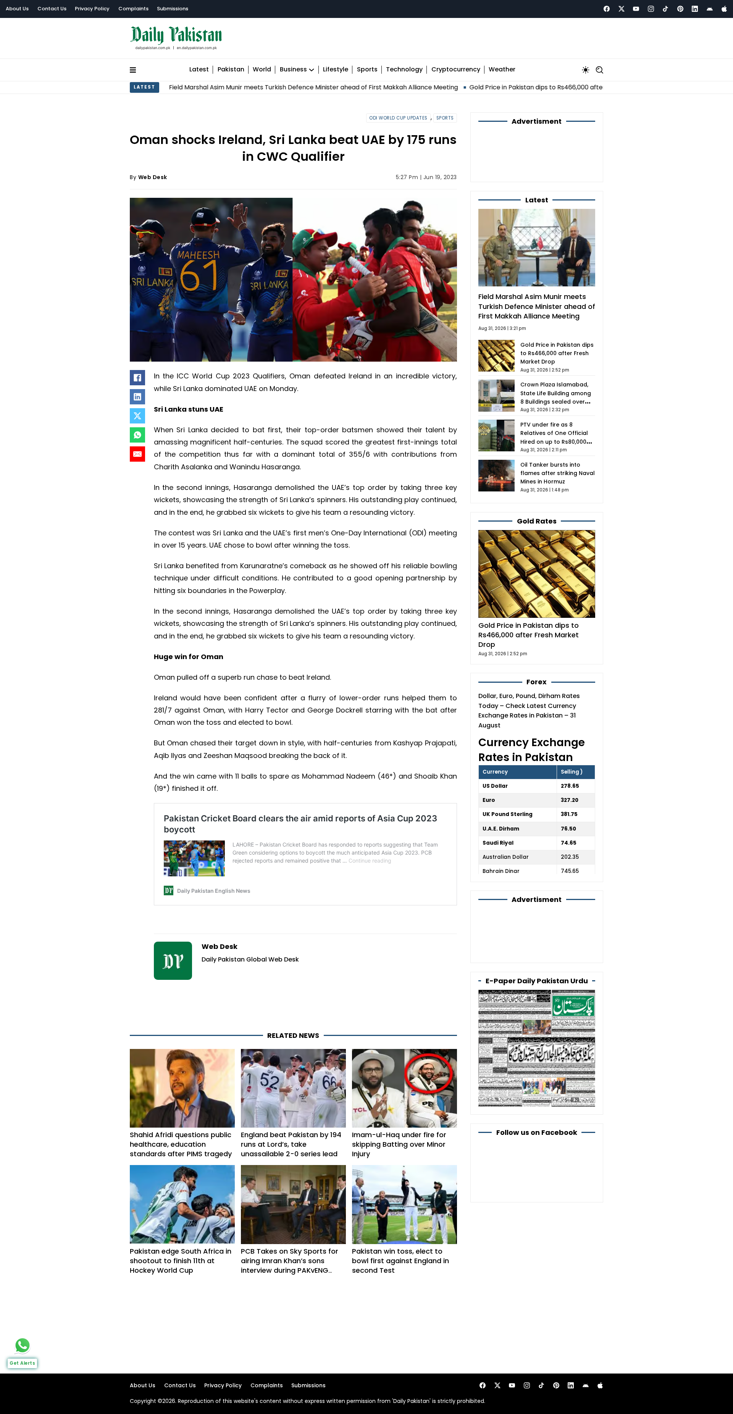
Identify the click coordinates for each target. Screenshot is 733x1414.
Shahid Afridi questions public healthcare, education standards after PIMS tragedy (181, 1110)
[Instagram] (651, 9)
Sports (367, 66)
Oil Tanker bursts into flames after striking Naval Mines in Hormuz (557, 428)
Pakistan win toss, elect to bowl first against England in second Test (400, 1226)
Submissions (172, 8)
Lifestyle (335, 66)
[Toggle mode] (585, 66)
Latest (199, 66)
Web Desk (152, 173)
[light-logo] (178, 36)
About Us (17, 8)
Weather (502, 66)
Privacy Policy (92, 8)
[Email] (137, 450)
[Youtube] (636, 9)
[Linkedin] (695, 9)
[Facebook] (607, 9)
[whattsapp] (22, 1345)
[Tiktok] (665, 9)
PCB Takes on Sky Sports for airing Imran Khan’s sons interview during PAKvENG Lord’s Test (289, 1231)
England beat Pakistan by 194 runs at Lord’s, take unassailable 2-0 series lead (291, 1110)
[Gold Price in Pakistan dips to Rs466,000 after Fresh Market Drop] (536, 528)
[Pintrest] (680, 9)
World (262, 66)
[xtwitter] (621, 9)
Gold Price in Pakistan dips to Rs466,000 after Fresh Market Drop (483, 83)
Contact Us (51, 8)
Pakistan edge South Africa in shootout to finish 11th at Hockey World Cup (180, 1226)
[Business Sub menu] (311, 66)
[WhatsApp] (137, 431)
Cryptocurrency (455, 66)
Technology (404, 66)
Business (293, 66)
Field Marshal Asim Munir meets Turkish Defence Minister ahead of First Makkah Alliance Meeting (230, 83)
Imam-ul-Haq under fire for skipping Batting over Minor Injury (399, 1110)
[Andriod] (710, 9)
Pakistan (231, 66)
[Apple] (724, 9)
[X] (137, 412)
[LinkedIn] (137, 393)
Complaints (133, 8)
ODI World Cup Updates (398, 114)
